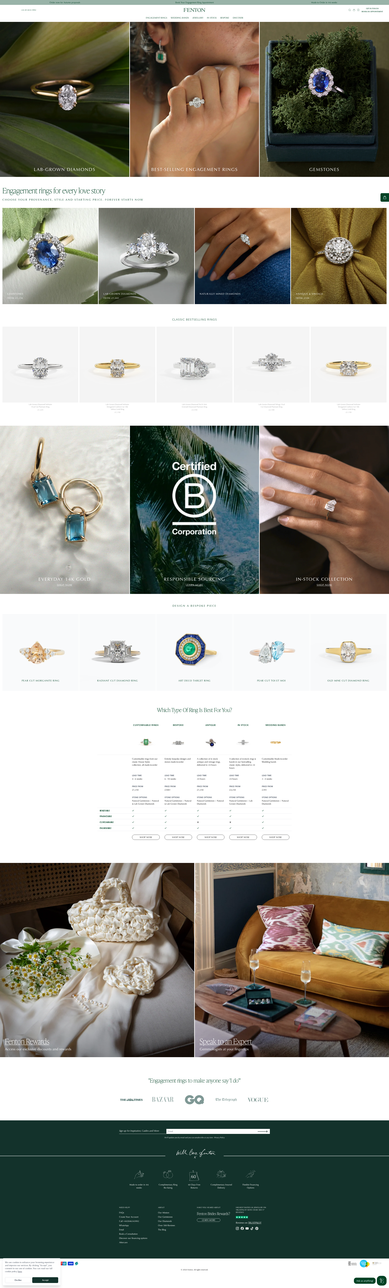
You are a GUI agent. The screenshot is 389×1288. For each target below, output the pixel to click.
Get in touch (372, 8)
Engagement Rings (156, 17)
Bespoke (224, 17)
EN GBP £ (10, 10)
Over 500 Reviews (166, 1225)
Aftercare (123, 1242)
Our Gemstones (165, 1216)
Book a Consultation (128, 1233)
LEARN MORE (208, 1220)
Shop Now (146, 837)
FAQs (121, 1212)
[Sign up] (265, 1131)
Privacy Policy (219, 1137)
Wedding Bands (180, 17)
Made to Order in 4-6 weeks (324, 2)
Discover (238, 17)
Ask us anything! (364, 1280)
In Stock (212, 17)
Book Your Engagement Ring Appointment (194, 2)
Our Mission (163, 1212)
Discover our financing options (133, 1238)
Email (121, 1229)
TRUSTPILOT (254, 1222)
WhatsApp (124, 1225)
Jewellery (198, 17)
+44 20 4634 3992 (28, 10)
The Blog (162, 1229)
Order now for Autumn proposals (65, 2)
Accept (45, 1280)
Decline (18, 1280)
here (20, 1271)
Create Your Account (128, 1216)
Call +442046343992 (129, 1221)
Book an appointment (372, 11)
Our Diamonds (165, 1221)
